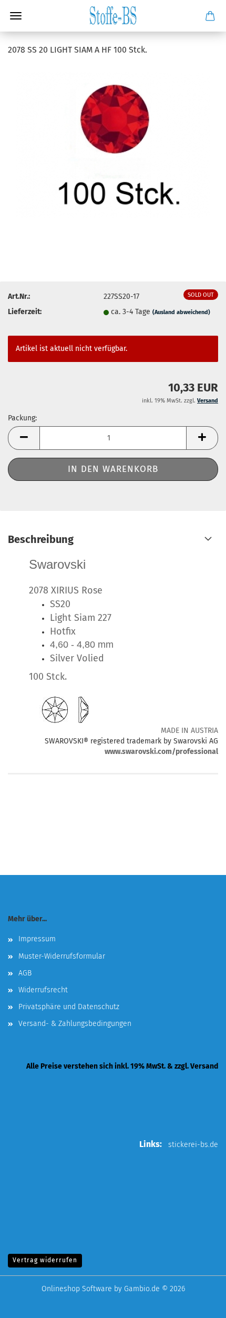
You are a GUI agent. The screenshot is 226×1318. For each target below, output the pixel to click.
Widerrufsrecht (43, 989)
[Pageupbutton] (197, 1302)
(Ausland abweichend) (181, 312)
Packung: (22, 418)
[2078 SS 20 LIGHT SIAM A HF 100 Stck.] (113, 144)
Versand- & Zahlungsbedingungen (74, 1023)
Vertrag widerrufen (45, 1260)
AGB (25, 973)
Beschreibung (41, 539)
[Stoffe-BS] (113, 16)
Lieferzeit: (25, 311)
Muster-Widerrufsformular (61, 956)
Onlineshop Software (77, 1288)
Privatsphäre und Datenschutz (68, 1006)
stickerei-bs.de (193, 1144)
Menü (16, 16)
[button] (23, 438)
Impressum (37, 938)
